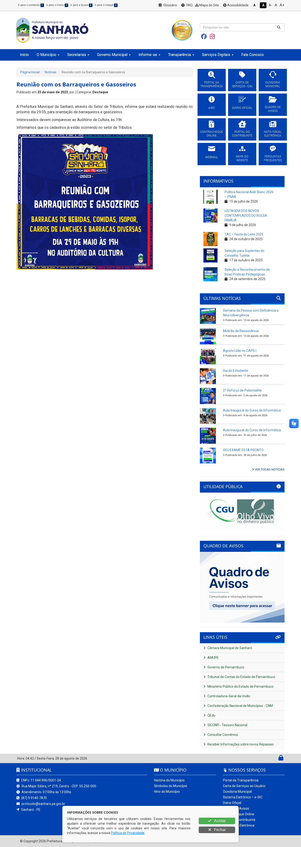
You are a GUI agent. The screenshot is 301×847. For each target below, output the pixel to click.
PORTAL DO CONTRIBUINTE (242, 133)
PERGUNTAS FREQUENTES (273, 158)
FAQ (189, 5)
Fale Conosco (252, 54)
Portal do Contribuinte (239, 820)
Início (24, 54)
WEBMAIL (211, 157)
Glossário (170, 5)
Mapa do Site (209, 5)
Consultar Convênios (222, 735)
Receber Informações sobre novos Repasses (240, 744)
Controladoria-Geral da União (228, 696)
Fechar (219, 830)
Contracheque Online (238, 814)
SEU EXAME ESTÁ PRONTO (243, 450)
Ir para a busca (81, 5)
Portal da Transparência (240, 780)
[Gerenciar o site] (281, 759)
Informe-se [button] (148, 54)
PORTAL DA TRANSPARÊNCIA (211, 84)
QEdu (211, 715)
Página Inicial (30, 72)
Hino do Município (167, 791)
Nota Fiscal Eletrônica (238, 825)
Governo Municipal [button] (112, 54)
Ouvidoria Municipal (237, 791)
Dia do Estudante (235, 371)
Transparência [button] (179, 54)
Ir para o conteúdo (30, 5)
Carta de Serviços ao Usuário (244, 786)
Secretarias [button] (76, 54)
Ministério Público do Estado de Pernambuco (240, 686)
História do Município (169, 780)
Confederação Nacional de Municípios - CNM (240, 706)
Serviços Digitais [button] (216, 54)
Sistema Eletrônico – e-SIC (242, 797)
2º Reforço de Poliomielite (242, 390)
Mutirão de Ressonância (241, 331)
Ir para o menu (56, 5)
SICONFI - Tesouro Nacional (227, 725)
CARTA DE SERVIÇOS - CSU (242, 84)
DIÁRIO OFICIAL (242, 108)
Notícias (50, 72)
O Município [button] (46, 54)
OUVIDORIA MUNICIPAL (272, 84)
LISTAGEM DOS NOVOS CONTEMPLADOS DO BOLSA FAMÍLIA (246, 215)
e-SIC (212, 108)
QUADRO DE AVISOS (273, 109)
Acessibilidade (237, 5)
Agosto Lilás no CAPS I (239, 351)
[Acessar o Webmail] (275, 759)
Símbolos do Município (170, 786)
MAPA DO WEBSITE (242, 158)
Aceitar (219, 821)
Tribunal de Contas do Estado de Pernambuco (241, 677)
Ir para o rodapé (105, 5)
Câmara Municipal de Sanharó (229, 648)
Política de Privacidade (127, 833)
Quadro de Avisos (236, 808)
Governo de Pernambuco (225, 667)
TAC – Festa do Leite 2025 (244, 234)
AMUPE (213, 657)
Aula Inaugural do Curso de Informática (252, 410)
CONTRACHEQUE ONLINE (211, 133)
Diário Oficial (232, 803)
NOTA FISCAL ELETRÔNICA (272, 133)
